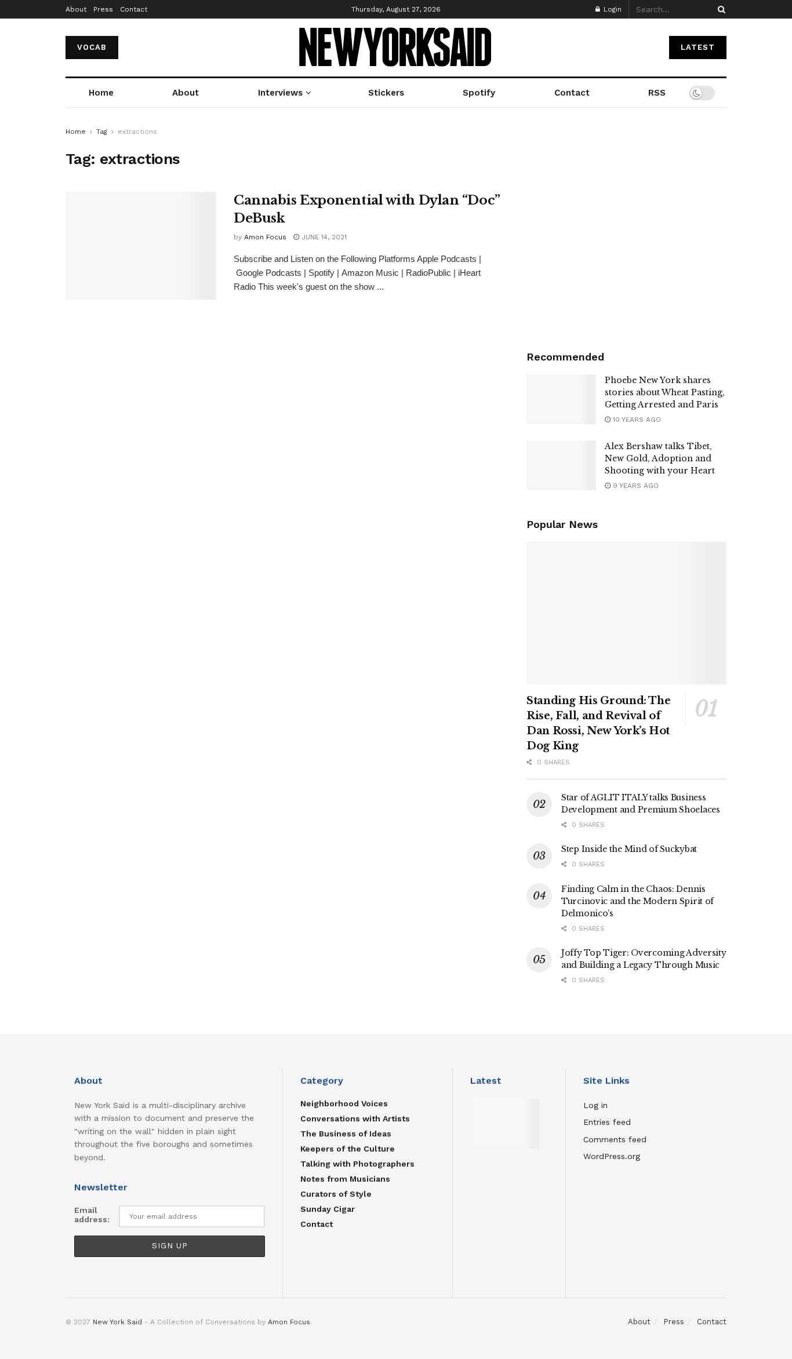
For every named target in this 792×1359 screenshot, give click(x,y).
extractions (137, 131)
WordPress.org (611, 1156)
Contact (133, 9)
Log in (595, 1105)
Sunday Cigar (327, 1209)
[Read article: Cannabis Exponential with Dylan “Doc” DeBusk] (141, 246)
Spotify (479, 93)
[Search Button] (719, 9)
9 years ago (635, 486)
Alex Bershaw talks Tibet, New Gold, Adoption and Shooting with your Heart (660, 458)
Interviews (280, 93)
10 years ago (636, 420)
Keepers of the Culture (347, 1148)
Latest (698, 47)
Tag (101, 131)
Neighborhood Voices (344, 1103)
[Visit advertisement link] (626, 225)
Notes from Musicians (345, 1178)
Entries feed (607, 1122)
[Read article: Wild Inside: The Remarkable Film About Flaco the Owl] (505, 1124)
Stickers (386, 93)
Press (103, 9)
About (76, 9)
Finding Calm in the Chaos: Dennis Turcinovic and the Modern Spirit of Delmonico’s (637, 901)
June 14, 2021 (323, 237)
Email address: (92, 1214)
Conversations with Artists (355, 1118)
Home (101, 93)
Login (611, 9)
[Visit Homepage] (396, 48)
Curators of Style (336, 1193)
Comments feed (614, 1139)
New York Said (117, 1322)
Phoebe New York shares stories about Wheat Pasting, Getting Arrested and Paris (665, 392)
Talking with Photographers (357, 1163)
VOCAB (92, 47)
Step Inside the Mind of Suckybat (629, 849)
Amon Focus (265, 237)
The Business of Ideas (345, 1133)
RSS (657, 93)
